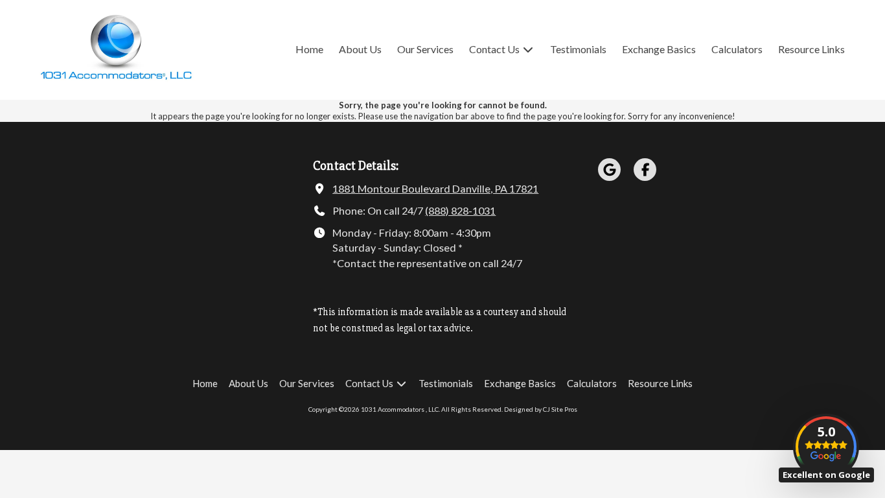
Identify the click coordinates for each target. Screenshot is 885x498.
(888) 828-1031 (460, 210)
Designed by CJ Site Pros (540, 409)
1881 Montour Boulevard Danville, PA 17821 (435, 188)
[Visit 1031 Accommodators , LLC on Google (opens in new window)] (609, 169)
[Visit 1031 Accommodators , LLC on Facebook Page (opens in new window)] (645, 169)
